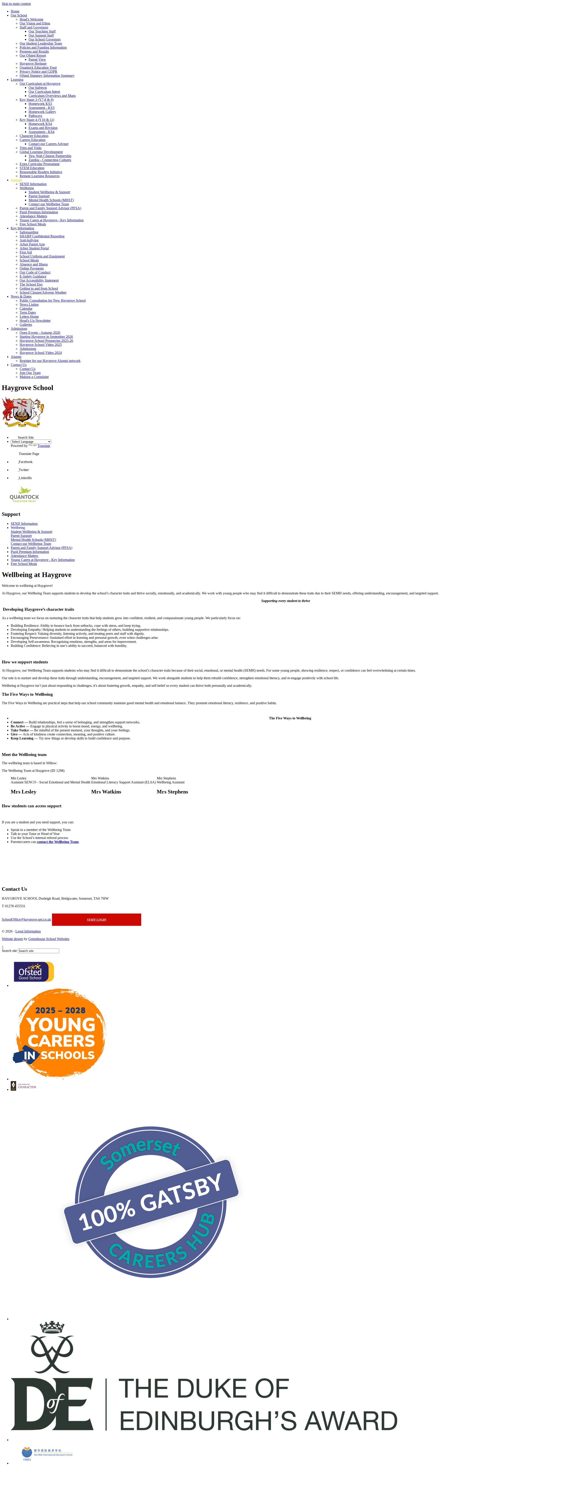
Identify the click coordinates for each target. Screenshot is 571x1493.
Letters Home (29, 316)
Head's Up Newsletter (35, 320)
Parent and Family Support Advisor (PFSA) (50, 208)
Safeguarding (29, 232)
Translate (43, 446)
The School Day (31, 284)
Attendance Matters (33, 216)
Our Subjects (38, 87)
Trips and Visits (30, 148)
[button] (14, 435)
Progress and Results (34, 51)
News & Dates (21, 296)
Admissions (19, 328)
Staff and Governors (34, 27)
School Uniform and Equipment (42, 256)
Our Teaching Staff (42, 31)
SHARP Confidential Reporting (42, 236)
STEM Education (32, 168)
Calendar (26, 308)
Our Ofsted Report (33, 55)
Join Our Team (30, 373)
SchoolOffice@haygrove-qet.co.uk (26, 919)
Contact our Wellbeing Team (49, 204)
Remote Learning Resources (40, 176)
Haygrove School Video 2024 (41, 353)
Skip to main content (16, 4)
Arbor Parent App (32, 244)
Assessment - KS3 (41, 108)
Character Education (34, 136)
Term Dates (28, 312)
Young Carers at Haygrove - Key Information (52, 220)
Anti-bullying (29, 240)
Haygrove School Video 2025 (41, 345)
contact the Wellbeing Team (58, 842)
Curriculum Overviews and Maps (52, 96)
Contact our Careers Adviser (48, 144)
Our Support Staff (41, 35)
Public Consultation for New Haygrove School (53, 300)
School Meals (29, 260)
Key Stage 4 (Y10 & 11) (37, 120)
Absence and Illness (34, 264)
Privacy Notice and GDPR (38, 71)
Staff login (96, 919)
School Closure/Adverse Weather (43, 292)
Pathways (35, 116)
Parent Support (39, 196)
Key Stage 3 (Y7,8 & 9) (37, 100)
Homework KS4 (40, 124)
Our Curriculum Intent (44, 91)
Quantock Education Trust (38, 67)
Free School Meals (33, 224)
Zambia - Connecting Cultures (50, 160)
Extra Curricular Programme (40, 164)
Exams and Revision (43, 128)
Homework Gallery (42, 112)
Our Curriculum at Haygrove (40, 83)
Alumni (16, 357)
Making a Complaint (34, 377)
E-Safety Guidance (33, 276)
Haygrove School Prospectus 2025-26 (46, 341)
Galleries (26, 324)
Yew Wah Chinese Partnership (50, 156)
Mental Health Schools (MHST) (51, 200)
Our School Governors (45, 39)
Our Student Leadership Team (41, 43)
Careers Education (33, 140)
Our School (19, 15)
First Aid (26, 252)
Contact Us (19, 365)
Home (15, 11)
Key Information (22, 228)
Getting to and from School (39, 288)
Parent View (37, 59)
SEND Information (33, 184)
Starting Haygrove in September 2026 (46, 336)
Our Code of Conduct (35, 272)
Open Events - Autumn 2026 (40, 332)
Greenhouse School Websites (48, 939)
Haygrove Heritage (33, 63)
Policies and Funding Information (43, 47)
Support (16, 180)
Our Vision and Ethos (35, 23)
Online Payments (32, 268)
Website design (12, 939)
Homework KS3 (40, 104)
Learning (17, 79)
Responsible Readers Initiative (41, 172)
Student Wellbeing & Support (49, 192)
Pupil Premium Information (39, 212)
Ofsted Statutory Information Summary (47, 75)
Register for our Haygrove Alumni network (50, 361)
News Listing (29, 304)
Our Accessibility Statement (39, 280)
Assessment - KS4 (41, 132)
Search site (9, 951)
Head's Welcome (31, 19)
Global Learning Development (41, 152)
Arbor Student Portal (34, 248)
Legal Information (28, 931)
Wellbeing (27, 188)
